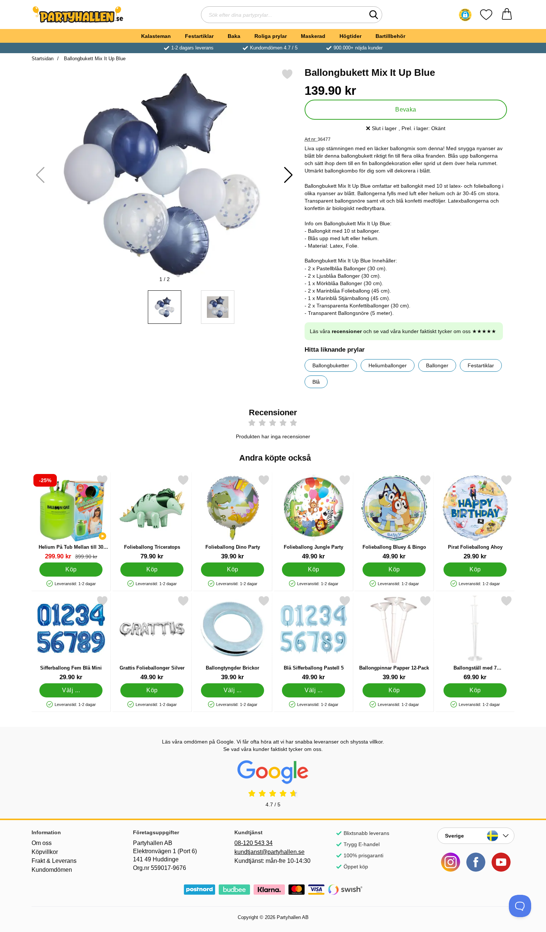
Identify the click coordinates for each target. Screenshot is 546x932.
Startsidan (42, 58)
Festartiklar (199, 36)
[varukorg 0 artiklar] (506, 14)
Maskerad (313, 36)
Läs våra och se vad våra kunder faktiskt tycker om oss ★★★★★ (403, 331)
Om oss (42, 843)
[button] (465, 15)
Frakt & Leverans (54, 861)
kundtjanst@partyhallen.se (269, 852)
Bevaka (405, 109)
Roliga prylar (270, 36)
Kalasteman (156, 36)
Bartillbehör (390, 36)
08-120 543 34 (253, 843)
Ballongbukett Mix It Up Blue (94, 58)
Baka (234, 36)
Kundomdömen (52, 870)
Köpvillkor (45, 852)
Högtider (350, 36)
